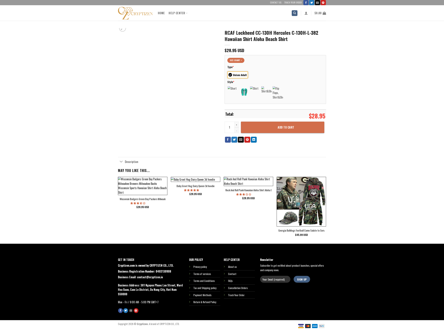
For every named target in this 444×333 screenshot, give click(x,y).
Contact (232, 274)
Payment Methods (202, 295)
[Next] (325, 209)
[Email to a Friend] (241, 140)
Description (131, 161)
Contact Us (276, 2)
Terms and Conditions (204, 281)
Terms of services (202, 274)
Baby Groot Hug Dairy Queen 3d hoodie (196, 186)
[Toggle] (121, 162)
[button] (138, 203)
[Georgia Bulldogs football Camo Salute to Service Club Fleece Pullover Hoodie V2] (301, 201)
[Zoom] (122, 28)
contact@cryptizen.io (150, 277)
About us (232, 267)
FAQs (230, 281)
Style (230, 82)
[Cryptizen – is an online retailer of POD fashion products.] (135, 13)
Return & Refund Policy (204, 302)
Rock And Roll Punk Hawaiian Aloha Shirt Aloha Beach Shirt (254, 190)
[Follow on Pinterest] (323, 2)
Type (230, 67)
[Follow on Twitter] (311, 2)
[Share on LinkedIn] (254, 140)
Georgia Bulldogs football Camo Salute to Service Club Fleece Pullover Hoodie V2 (318, 230)
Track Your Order (293, 2)
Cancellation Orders (238, 288)
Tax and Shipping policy (204, 288)
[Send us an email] (317, 2)
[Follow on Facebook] (306, 2)
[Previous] (118, 209)
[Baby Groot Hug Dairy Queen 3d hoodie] (195, 179)
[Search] (294, 13)
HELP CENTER (177, 13)
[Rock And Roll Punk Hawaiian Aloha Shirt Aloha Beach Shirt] (248, 181)
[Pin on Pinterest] (247, 140)
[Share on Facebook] (228, 140)
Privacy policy (200, 267)
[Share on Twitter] (234, 140)
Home (161, 13)
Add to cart (286, 127)
